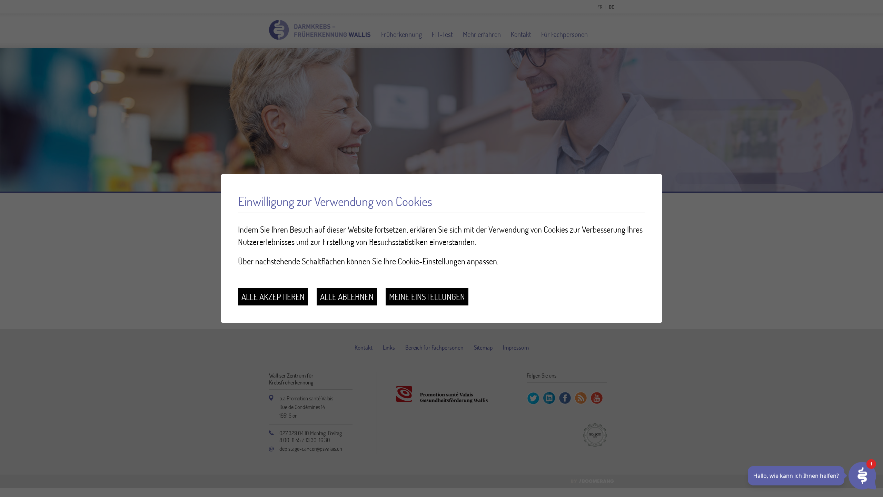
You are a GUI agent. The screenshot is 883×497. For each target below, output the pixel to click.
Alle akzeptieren (273, 296)
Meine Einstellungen (427, 296)
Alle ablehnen (347, 296)
